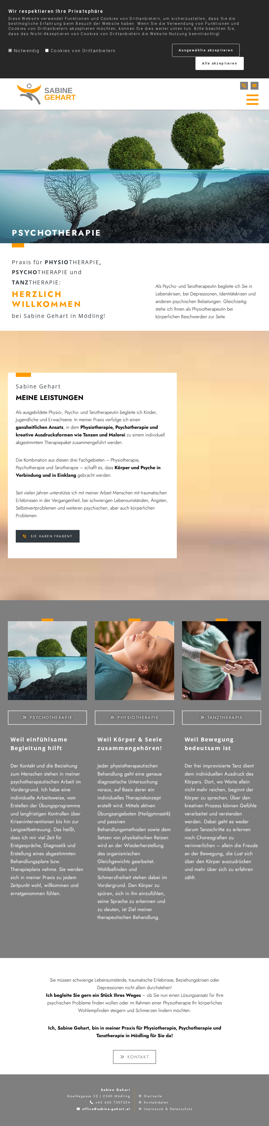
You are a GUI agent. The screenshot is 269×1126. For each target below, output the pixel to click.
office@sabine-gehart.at (106, 1109)
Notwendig (27, 50)
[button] (48, 536)
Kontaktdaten (156, 1102)
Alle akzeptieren (219, 63)
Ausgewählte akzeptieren (206, 50)
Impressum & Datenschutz (168, 1109)
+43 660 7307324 (112, 1102)
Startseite (153, 1096)
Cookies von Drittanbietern (83, 50)
